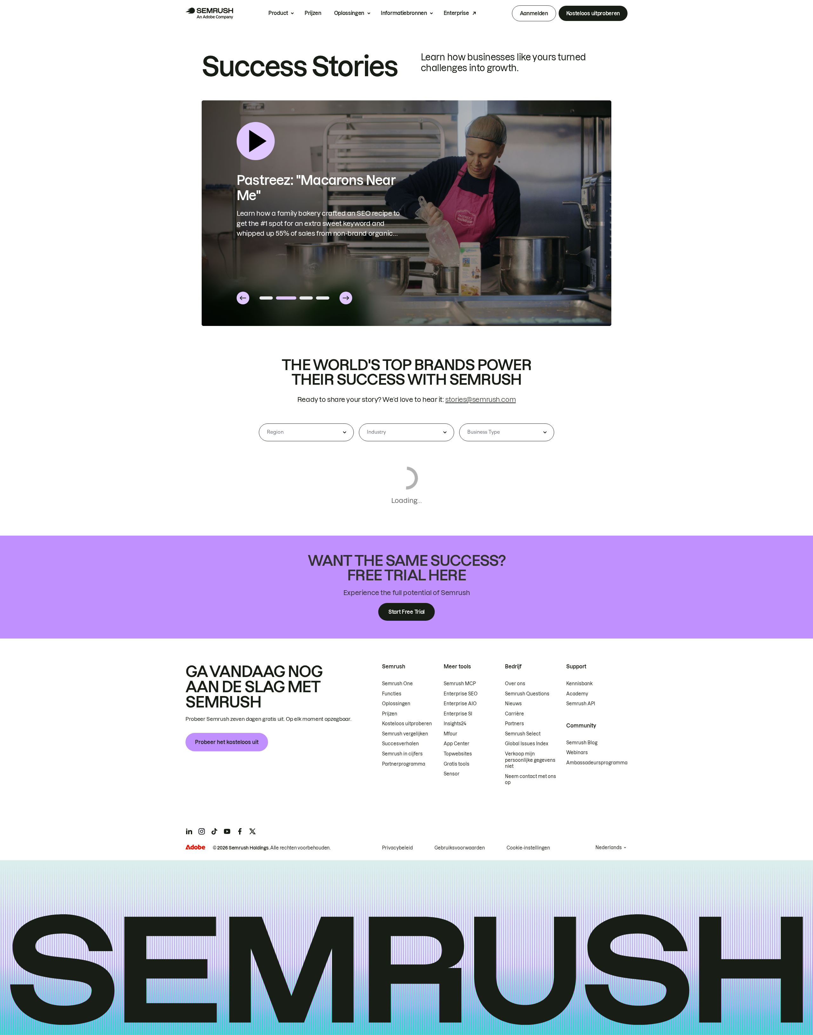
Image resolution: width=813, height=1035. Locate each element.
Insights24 (455, 723)
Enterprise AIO (460, 703)
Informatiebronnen (404, 13)
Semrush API (580, 703)
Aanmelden (534, 13)
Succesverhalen (400, 743)
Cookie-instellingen (528, 847)
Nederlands (608, 847)
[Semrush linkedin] (189, 831)
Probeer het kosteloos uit (227, 742)
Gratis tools (456, 764)
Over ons (515, 683)
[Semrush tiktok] (214, 831)
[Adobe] (195, 847)
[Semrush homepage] (209, 13)
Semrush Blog (581, 742)
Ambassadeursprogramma (597, 762)
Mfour (450, 733)
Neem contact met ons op (530, 779)
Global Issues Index (526, 743)
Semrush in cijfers (402, 753)
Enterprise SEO (461, 693)
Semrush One (397, 683)
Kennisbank (579, 683)
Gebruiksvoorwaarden (459, 847)
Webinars (577, 752)
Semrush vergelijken (405, 733)
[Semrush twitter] (252, 831)
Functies (391, 693)
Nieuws (513, 703)
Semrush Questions (527, 693)
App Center (456, 743)
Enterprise (456, 13)
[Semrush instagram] (201, 831)
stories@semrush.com (480, 399)
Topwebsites (458, 753)
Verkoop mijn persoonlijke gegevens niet (530, 760)
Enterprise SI (458, 713)
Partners (514, 723)
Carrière (514, 713)
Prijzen (313, 13)
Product (278, 13)
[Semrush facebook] (239, 831)
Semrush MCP (460, 683)
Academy (577, 693)
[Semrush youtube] (227, 831)
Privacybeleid (397, 847)
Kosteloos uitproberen (593, 13)
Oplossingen (349, 13)
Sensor (452, 773)
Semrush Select (523, 733)
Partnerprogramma (403, 764)
